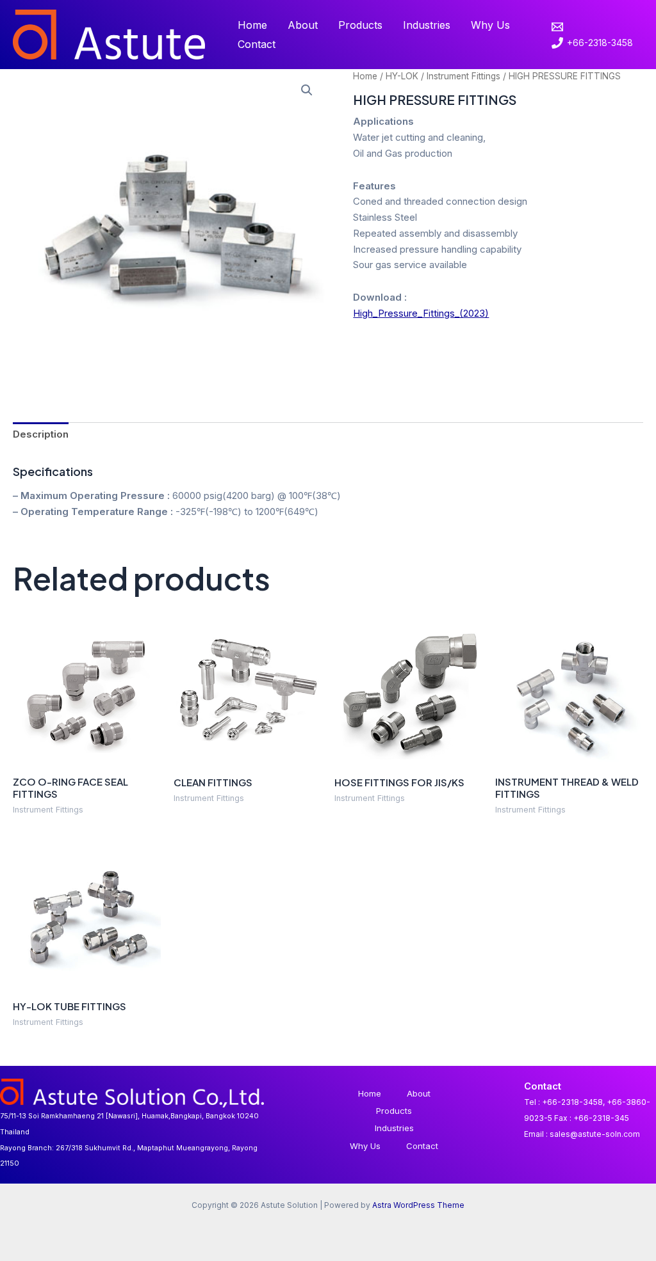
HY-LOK (402, 76)
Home (252, 25)
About (303, 25)
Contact (256, 44)
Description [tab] (41, 434)
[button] (306, 90)
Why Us (490, 25)
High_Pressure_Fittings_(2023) (421, 313)
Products (360, 25)
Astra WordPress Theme (418, 1205)
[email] (559, 27)
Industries (426, 25)
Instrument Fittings (463, 76)
